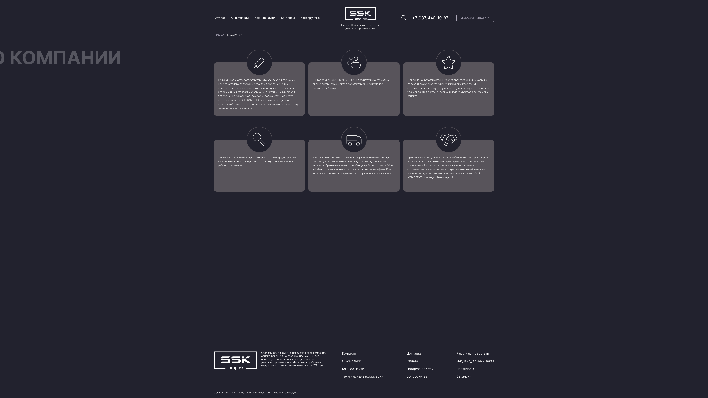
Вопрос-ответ (418, 376)
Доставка (414, 353)
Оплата (412, 361)
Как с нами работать (472, 353)
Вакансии (464, 376)
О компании (240, 18)
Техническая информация (362, 376)
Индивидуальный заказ (475, 361)
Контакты (288, 18)
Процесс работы (420, 369)
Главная (219, 35)
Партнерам (465, 369)
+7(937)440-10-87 (430, 17)
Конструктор (310, 18)
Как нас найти (265, 18)
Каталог (219, 18)
